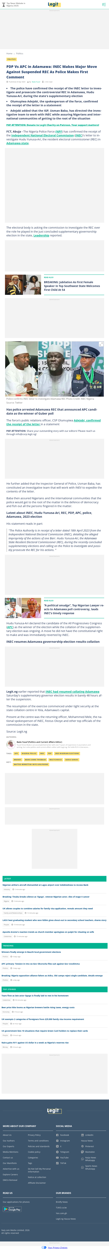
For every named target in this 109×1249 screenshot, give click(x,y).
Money (5, 1047)
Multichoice (56, 760)
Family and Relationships (13, 913)
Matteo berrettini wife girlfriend (31, 764)
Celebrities (7, 936)
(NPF (58, 131)
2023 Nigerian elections (67, 753)
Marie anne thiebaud (35, 760)
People (6, 925)
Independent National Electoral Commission (42, 135)
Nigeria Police (29, 753)
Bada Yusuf (36, 82)
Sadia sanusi (71, 760)
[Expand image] (101, 344)
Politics (19, 53)
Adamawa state (17, 143)
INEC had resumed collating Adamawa (72, 691)
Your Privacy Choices (57, 1247)
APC (10, 627)
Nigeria (6, 901)
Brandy (17, 760)
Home (9, 53)
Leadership (41, 235)
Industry (7, 889)
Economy (6, 1012)
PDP (50, 753)
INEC (78, 135)
